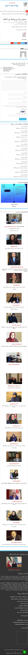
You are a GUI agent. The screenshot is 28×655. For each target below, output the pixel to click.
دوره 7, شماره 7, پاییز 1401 (21, 154)
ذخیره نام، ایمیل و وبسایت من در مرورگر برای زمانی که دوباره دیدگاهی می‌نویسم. (15, 106)
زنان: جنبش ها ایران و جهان (22, 23)
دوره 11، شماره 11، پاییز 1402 (21, 172)
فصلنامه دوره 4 (24, 139)
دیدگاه (24, 79)
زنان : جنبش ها (14, 22)
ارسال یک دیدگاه (22, 24)
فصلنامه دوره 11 (24, 170)
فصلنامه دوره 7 (24, 152)
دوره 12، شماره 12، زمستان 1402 (20, 176)
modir (24, 21)
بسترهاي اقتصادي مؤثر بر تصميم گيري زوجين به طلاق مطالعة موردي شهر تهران (18, 64)
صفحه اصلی (24, 13)
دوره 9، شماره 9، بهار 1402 (21, 163)
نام (25, 92)
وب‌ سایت (24, 101)
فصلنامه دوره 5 (24, 144)
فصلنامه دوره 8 (24, 157)
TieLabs (22, 649)
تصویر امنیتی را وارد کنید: (21, 113)
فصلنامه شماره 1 (14, 204)
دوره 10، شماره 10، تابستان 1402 (20, 167)
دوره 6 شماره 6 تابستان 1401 (21, 150)
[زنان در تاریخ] (14, 4)
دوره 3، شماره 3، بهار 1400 (21, 137)
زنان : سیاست (9, 22)
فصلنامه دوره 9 (24, 161)
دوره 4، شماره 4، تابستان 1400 (21, 141)
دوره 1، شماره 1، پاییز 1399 (21, 128)
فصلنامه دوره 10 (24, 166)
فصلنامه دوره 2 (24, 131)
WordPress (12, 649)
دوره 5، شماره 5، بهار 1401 (21, 145)
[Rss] (15, 651)
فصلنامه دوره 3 (24, 135)
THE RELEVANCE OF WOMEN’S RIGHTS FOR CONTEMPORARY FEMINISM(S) (8, 69)
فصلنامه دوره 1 (24, 126)
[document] (14, 292)
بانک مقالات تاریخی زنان (16, 13)
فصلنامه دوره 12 (24, 174)
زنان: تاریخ (5, 22)
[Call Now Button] (24, 652)
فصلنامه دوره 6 (24, 148)
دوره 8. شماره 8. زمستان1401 (21, 159)
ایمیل (25, 97)
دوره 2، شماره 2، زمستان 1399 (21, 132)
